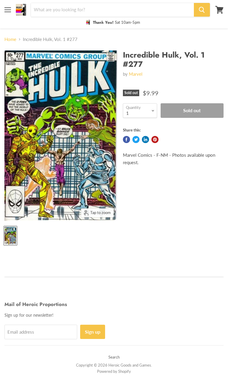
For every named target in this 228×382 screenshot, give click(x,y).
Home (10, 39)
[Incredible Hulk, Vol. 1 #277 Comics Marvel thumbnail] (10, 235)
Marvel (135, 74)
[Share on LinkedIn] (145, 139)
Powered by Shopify (114, 371)
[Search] (202, 10)
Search (114, 357)
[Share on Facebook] (126, 139)
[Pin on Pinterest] (155, 139)
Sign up (92, 332)
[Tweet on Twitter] (136, 139)
